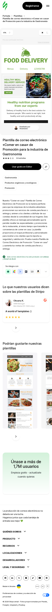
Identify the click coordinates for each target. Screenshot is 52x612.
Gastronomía (11, 177)
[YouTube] (39, 578)
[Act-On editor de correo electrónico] (14, 271)
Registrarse (32, 5)
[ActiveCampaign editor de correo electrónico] (20, 271)
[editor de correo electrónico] (5, 6)
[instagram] (26, 578)
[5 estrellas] (13, 158)
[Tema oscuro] (47, 32)
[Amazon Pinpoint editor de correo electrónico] (38, 271)
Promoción (10, 188)
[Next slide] (16, 328)
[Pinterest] (46, 578)
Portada (6, 16)
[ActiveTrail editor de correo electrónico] (26, 271)
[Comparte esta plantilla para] (46, 166)
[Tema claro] (42, 32)
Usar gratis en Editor (22, 166)
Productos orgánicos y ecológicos (21, 183)
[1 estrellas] (4, 158)
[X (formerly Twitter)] (19, 578)
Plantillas (18, 16)
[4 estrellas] (10, 158)
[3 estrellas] (8, 158)
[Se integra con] (46, 271)
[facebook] (5, 578)
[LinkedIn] (12, 578)
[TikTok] (33, 578)
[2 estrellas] (6, 158)
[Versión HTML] (4, 32)
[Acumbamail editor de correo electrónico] (32, 271)
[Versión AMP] (9, 32)
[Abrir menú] (47, 6)
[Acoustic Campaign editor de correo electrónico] (8, 271)
